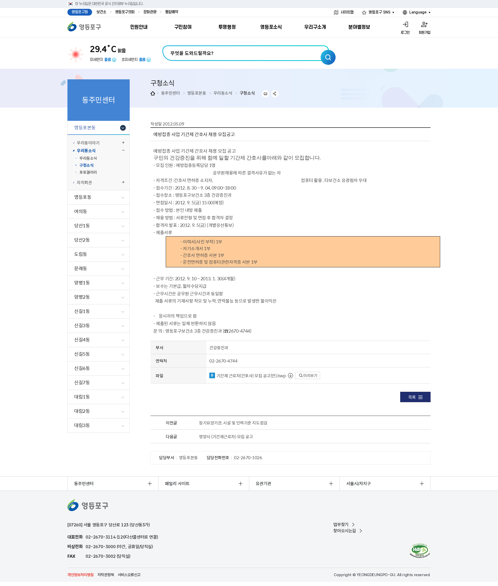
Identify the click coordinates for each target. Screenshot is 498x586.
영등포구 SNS (379, 12)
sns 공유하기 (275, 93)
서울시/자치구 (358, 483)
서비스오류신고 (129, 575)
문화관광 (149, 12)
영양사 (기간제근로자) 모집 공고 (226, 436)
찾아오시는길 (344, 530)
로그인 (405, 32)
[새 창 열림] (420, 551)
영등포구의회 (125, 12)
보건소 (101, 12)
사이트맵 (347, 12)
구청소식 (247, 93)
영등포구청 (80, 12)
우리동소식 (222, 93)
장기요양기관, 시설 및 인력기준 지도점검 (233, 423)
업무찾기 (340, 524)
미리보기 (310, 375)
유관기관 (263, 483)
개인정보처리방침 (80, 575)
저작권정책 (106, 575)
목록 (412, 397)
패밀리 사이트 (177, 483)
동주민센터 (170, 93)
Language (418, 12)
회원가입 (425, 32)
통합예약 (171, 12)
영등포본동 (196, 93)
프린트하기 (265, 93)
